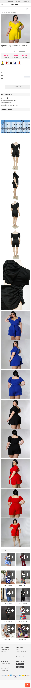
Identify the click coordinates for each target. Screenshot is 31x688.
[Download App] (27, 9)
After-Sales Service (20, 655)
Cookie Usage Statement (22, 656)
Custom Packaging (5, 667)
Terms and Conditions (21, 651)
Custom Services (5, 665)
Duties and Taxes (20, 653)
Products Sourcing (5, 663)
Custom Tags (4, 668)
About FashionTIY (5, 649)
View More (26, 550)
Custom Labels (4, 670)
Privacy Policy (19, 649)
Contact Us (22, 51)
